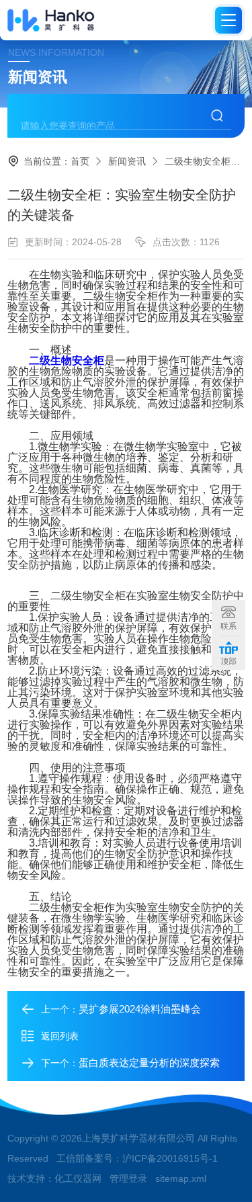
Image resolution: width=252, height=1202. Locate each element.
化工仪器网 (77, 1178)
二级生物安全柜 (66, 360)
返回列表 (60, 1036)
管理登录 (128, 1178)
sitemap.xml (180, 1178)
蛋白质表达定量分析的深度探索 (149, 1062)
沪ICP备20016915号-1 (170, 1158)
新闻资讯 (127, 161)
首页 (80, 161)
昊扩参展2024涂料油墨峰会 (140, 1009)
